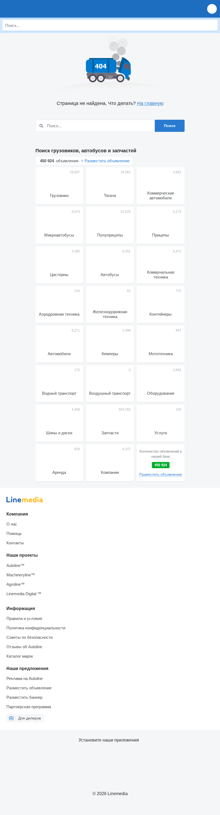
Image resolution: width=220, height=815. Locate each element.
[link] (161, 462)
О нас (11, 524)
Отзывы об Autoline (24, 646)
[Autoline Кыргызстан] (35, 8)
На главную (150, 103)
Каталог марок (19, 656)
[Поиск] (212, 25)
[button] (212, 8)
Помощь (14, 533)
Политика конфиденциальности (35, 628)
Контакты (15, 543)
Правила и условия (24, 618)
